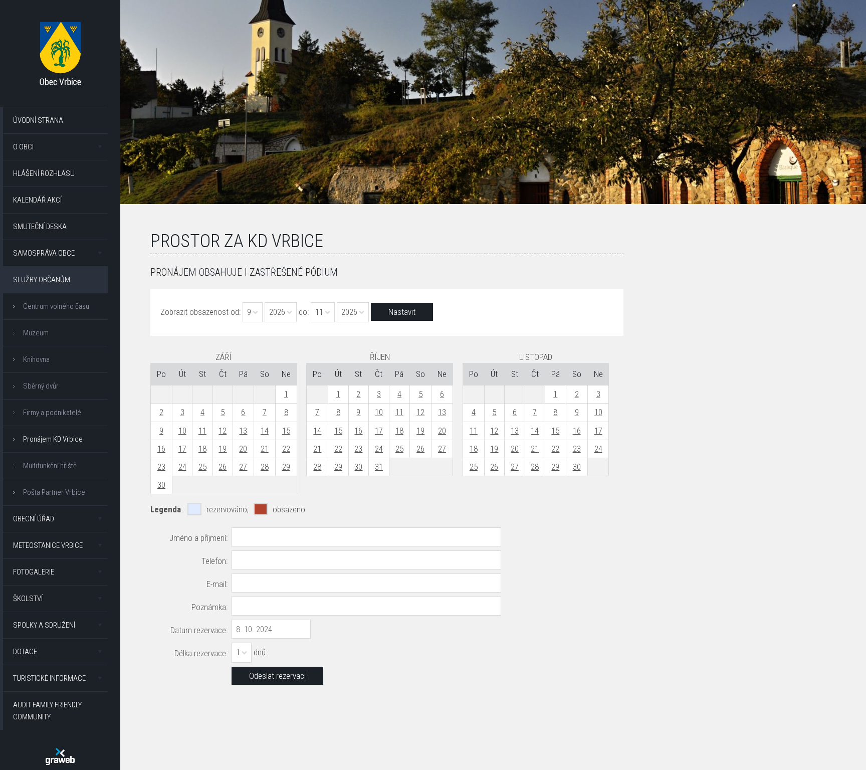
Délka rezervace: (201, 653)
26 (223, 467)
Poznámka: (209, 607)
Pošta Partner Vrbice (54, 492)
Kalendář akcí (37, 200)
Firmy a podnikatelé (52, 412)
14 (265, 431)
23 (161, 467)
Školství (28, 598)
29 (286, 467)
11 (202, 431)
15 (286, 431)
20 (243, 449)
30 (161, 485)
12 (223, 431)
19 (223, 449)
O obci (23, 146)
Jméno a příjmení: (198, 538)
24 (182, 467)
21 (265, 449)
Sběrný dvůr (41, 386)
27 (243, 467)
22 (286, 449)
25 (202, 467)
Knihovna (36, 359)
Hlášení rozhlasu (44, 173)
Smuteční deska (40, 226)
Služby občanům (41, 279)
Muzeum (36, 332)
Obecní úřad (33, 518)
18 (202, 449)
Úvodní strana (38, 120)
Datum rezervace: (199, 630)
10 (182, 431)
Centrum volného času (56, 306)
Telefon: (214, 561)
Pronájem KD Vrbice (53, 439)
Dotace (25, 651)
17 (182, 449)
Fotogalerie (33, 571)
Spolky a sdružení (44, 625)
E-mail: (217, 584)
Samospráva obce (44, 253)
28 (265, 467)
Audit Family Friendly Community (47, 710)
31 (379, 467)
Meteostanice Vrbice (48, 545)
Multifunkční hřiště (50, 465)
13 (243, 431)
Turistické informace (49, 678)
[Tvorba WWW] (60, 756)
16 (161, 449)
